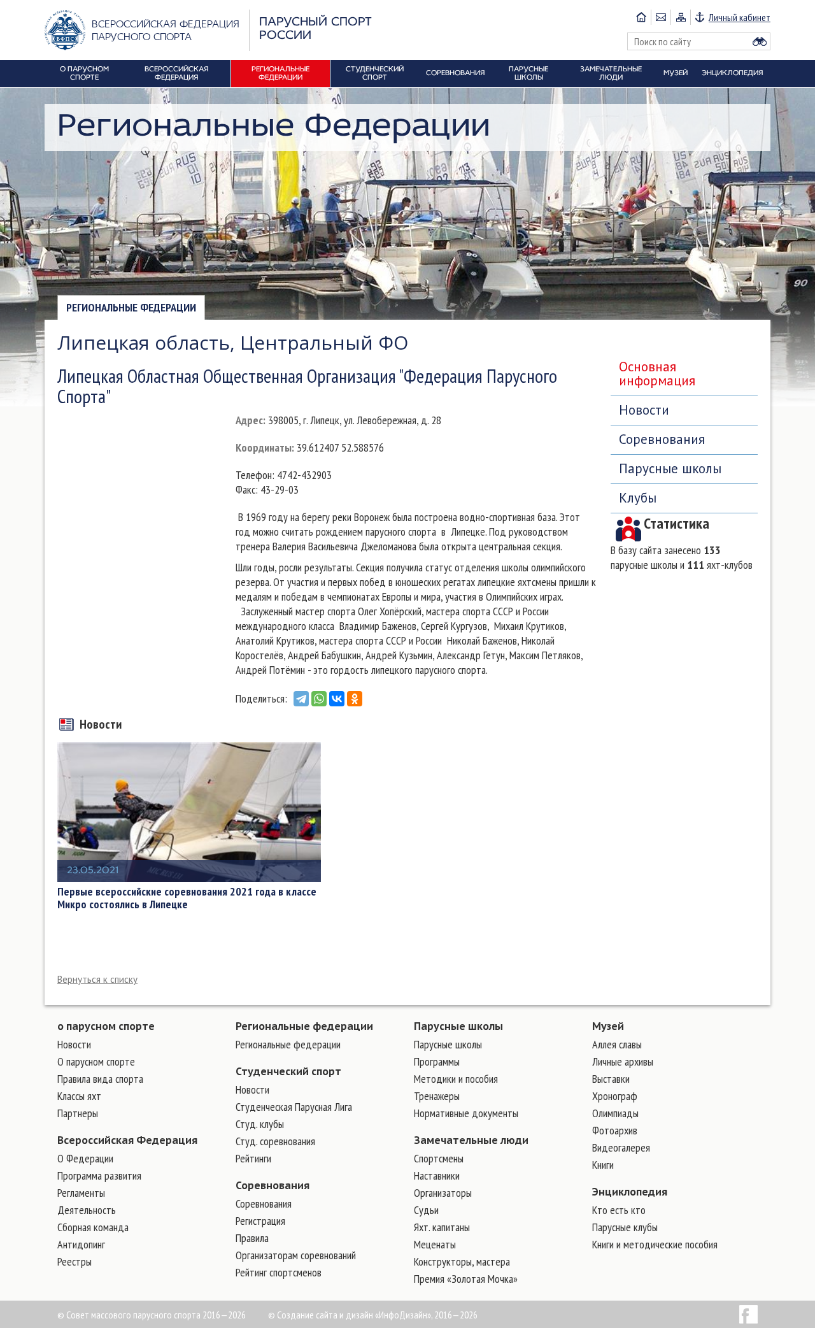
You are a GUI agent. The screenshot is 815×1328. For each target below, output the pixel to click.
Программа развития (99, 1175)
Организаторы (443, 1192)
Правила (252, 1238)
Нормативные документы (466, 1113)
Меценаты (435, 1244)
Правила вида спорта (100, 1078)
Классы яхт (79, 1096)
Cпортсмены (439, 1158)
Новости (644, 409)
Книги (603, 1164)
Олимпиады (615, 1113)
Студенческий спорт (288, 1071)
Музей (608, 1026)
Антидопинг (81, 1244)
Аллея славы (617, 1044)
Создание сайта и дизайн (325, 1314)
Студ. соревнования (275, 1141)
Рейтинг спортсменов (279, 1272)
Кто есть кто (619, 1210)
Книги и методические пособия (655, 1244)
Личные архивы (622, 1061)
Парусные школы (670, 468)
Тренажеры (437, 1096)
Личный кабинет (739, 17)
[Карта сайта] (680, 17)
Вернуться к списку (97, 979)
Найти (760, 41)
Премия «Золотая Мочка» (466, 1278)
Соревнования (662, 439)
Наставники (437, 1175)
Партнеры (77, 1113)
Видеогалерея (621, 1147)
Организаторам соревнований (296, 1255)
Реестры (74, 1261)
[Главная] (641, 17)
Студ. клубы (260, 1124)
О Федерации (85, 1158)
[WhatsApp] (319, 698)
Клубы (637, 497)
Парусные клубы (625, 1227)
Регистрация (260, 1220)
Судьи (426, 1210)
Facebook (748, 1314)
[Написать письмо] (660, 17)
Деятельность (86, 1210)
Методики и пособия (456, 1078)
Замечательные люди (471, 1140)
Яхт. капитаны (442, 1227)
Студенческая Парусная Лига (294, 1106)
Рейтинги (253, 1158)
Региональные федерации (131, 307)
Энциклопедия (629, 1191)
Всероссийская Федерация (127, 1140)
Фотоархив (614, 1130)
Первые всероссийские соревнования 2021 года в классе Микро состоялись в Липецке (186, 898)
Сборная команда (93, 1227)
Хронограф (614, 1096)
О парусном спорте (96, 1061)
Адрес (249, 420)
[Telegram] (301, 698)
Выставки (611, 1078)
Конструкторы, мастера (462, 1261)
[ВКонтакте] (336, 698)
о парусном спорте (106, 1026)
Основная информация (657, 373)
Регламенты (81, 1192)
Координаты (264, 447)
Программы (437, 1061)
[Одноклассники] (354, 698)
